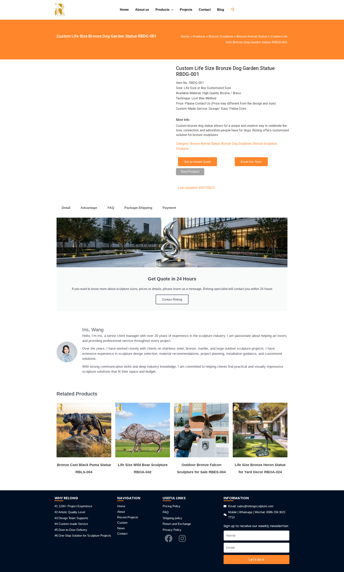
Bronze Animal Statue (251, 36)
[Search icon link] (233, 9)
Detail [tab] (66, 207)
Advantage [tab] (89, 207)
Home (185, 36)
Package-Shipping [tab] (138, 207)
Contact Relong (172, 299)
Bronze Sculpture (221, 36)
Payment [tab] (169, 207)
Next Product (190, 171)
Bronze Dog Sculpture (236, 143)
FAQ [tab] (111, 207)
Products (199, 36)
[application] (171, 10)
